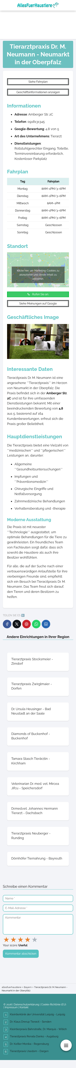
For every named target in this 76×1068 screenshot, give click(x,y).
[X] (17, 624)
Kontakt (24, 1007)
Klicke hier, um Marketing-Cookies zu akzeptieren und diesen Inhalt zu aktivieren (38, 274)
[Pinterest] (26, 624)
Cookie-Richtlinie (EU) (53, 1004)
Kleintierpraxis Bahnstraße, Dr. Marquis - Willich (38, 1029)
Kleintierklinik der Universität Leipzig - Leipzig (37, 1014)
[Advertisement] (57, 19)
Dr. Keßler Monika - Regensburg (29, 1043)
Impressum (11, 1007)
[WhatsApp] (36, 624)
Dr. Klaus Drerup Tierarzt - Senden (30, 1021)
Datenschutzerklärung (26, 1004)
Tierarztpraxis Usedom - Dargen (29, 1051)
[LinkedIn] (46, 624)
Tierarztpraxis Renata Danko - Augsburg (34, 1036)
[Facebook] (7, 624)
